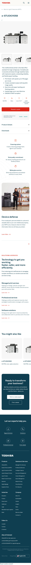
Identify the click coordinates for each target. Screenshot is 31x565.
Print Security (19, 487)
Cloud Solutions (19, 484)
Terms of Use (4, 556)
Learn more (4, 292)
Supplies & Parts (5, 487)
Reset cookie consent (6, 564)
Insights (17, 504)
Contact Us (18, 515)
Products (4, 461)
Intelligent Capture (20, 470)
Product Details (7, 125)
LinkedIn (3, 524)
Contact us (22, 433)
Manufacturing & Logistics (7, 509)
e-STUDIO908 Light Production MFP (10, 540)
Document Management (21, 473)
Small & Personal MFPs (7, 467)
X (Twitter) (4, 529)
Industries (5, 492)
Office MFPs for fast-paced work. (9, 538)
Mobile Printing (19, 481)
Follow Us (4, 520)
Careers (17, 501)
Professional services (8, 445)
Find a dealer (23, 445)
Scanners (4, 481)
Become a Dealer (19, 512)
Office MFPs (4, 465)
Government (4, 501)
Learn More (5, 234)
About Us (18, 496)
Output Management (20, 476)
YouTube (3, 526)
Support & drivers (8, 433)
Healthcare (4, 504)
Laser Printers (5, 476)
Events (17, 509)
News (17, 507)
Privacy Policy (13, 556)
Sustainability (18, 498)
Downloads (5, 131)
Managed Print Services (21, 465)
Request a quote (15, 109)
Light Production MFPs (7, 470)
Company (18, 492)
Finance (3, 498)
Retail (3, 512)
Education (4, 496)
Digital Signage (5, 484)
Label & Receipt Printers (7, 473)
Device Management (20, 478)
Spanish (25, 116)
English (20, 116)
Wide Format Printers (6, 478)
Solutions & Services (22, 461)
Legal (3, 507)
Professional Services (20, 467)
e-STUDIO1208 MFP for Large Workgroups (11, 543)
